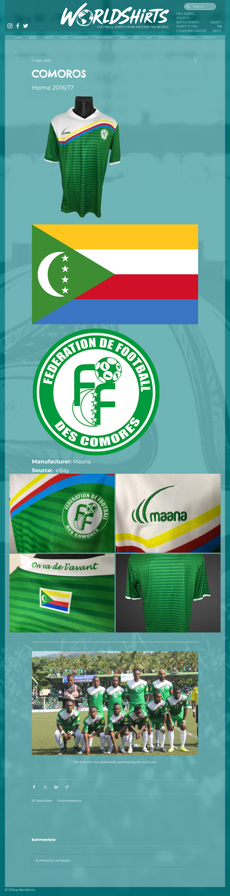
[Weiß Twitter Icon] (25, 25)
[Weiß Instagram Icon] (10, 25)
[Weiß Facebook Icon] (17, 25)
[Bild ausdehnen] (127, 98)
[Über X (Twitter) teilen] (45, 787)
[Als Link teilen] (67, 787)
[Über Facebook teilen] (34, 787)
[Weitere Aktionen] (195, 60)
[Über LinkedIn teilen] (56, 787)
